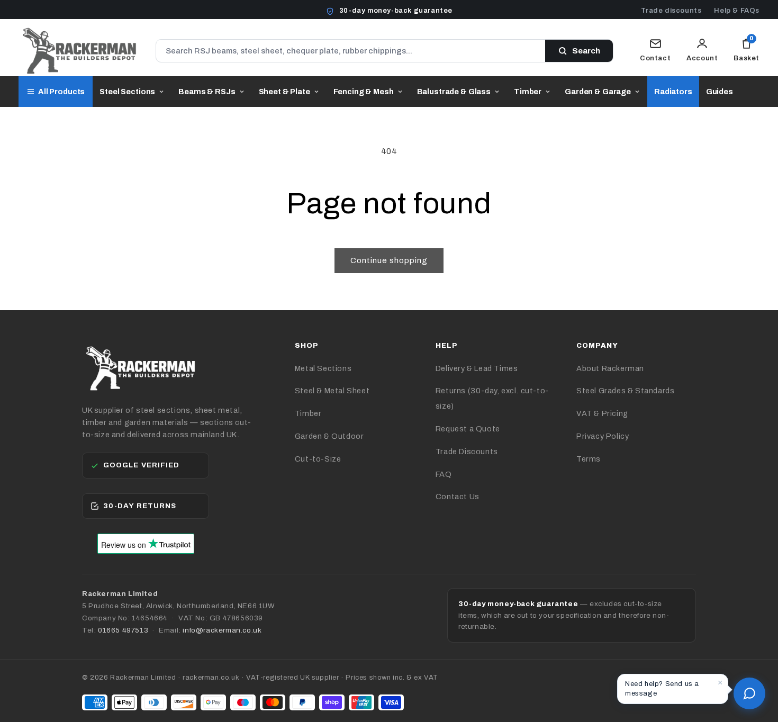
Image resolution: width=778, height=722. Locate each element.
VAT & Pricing (602, 413)
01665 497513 (123, 630)
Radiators (673, 91)
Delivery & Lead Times (477, 368)
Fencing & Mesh (363, 91)
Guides (719, 91)
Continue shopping (389, 260)
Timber (527, 91)
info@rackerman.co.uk (222, 630)
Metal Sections (323, 368)
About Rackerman (610, 368)
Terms (588, 459)
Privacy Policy (602, 436)
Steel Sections (127, 91)
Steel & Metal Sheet (332, 390)
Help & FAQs (736, 10)
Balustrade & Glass (454, 91)
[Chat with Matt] (749, 693)
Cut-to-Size (318, 459)
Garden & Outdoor (329, 436)
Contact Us (458, 496)
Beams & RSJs (206, 91)
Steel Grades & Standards (625, 390)
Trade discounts (671, 10)
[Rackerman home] (79, 50)
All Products (61, 91)
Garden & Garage (598, 91)
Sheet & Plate (284, 91)
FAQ (444, 474)
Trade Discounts (467, 451)
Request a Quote (468, 429)
